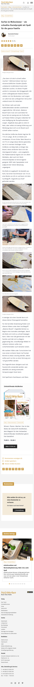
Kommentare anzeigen (13, 458)
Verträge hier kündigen (7, 631)
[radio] (2, 41)
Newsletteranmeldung (7, 614)
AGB (2, 644)
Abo (5, 422)
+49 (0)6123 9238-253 (8, 669)
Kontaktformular (5, 604)
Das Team (3, 602)
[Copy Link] (2, 45)
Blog (10, 7)
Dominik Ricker (17, 7)
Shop (2, 606)
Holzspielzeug (15, 51)
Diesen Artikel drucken (12, 464)
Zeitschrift (20, 422)
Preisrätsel (4, 627)
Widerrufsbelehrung (6, 646)
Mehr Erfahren (10, 446)
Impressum (4, 642)
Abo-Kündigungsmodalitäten (8, 612)
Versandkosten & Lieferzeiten (9, 633)
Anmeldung (19, 510)
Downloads (4, 621)
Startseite (4, 7)
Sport (21, 51)
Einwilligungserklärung (7, 650)
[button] (11, 583)
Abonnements (12, 422)
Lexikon (3, 629)
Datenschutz (4, 640)
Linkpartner (4, 623)
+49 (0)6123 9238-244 (8, 671)
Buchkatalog (4, 625)
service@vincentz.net (8, 673)
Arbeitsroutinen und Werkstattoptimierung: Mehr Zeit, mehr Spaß (16, 567)
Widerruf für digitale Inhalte (8, 648)
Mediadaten (4, 610)
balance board (5, 51)
